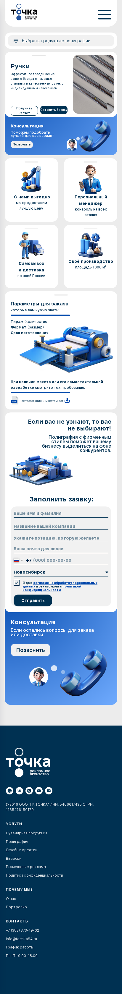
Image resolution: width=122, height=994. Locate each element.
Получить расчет (24, 110)
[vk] (19, 790)
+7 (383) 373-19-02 (22, 930)
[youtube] (39, 790)
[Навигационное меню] (10, 717)
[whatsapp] (9, 790)
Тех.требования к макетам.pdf (41, 400)
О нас (11, 899)
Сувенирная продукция (26, 833)
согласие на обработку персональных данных (60, 584)
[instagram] (29, 790)
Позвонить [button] (22, 144)
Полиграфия (17, 842)
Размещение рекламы (26, 867)
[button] (104, 16)
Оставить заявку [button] (54, 109)
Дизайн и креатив (21, 850)
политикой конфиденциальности (52, 588)
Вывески (13, 859)
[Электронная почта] (48, 790)
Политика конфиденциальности (34, 875)
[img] (24, 12)
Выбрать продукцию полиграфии (56, 40)
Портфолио (16, 907)
